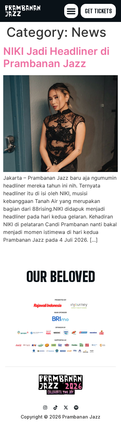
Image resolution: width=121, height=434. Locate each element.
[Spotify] (76, 407)
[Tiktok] (55, 407)
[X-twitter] (65, 407)
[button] (71, 11)
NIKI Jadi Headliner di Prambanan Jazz (56, 57)
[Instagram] (45, 407)
